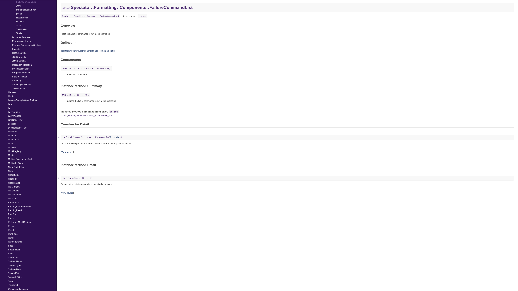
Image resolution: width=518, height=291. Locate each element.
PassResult (13, 202)
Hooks (11, 96)
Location (12, 124)
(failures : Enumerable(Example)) (86, 68)
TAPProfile (21, 29)
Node (10, 171)
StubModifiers (14, 269)
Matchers (12, 132)
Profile (19, 14)
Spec (10, 246)
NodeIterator (14, 183)
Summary (16, 80)
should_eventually (77, 115)
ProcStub (12, 214)
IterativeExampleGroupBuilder (22, 100)
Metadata (12, 135)
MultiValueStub (15, 163)
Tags (10, 281)
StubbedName (15, 261)
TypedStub (13, 285)
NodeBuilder (14, 175)
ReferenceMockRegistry (19, 222)
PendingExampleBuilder (20, 206)
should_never (93, 115)
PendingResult (15, 210)
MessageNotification (22, 65)
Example (115, 137)
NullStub (12, 198)
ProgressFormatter (21, 73)
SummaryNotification (22, 84)
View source (67, 152)
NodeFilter (13, 179)
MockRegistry (14, 151)
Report (11, 226)
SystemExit (13, 273)
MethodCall (13, 139)
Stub (10, 253)
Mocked (12, 147)
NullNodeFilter (15, 194)
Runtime (20, 21)
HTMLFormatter (19, 53)
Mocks (11, 155)
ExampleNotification (21, 41)
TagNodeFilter (15, 277)
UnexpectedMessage (18, 289)
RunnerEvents (15, 242)
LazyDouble (14, 112)
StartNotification (19, 77)
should (64, 115)
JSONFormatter (19, 57)
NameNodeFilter (16, 167)
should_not (106, 115)
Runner (11, 238)
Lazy (10, 108)
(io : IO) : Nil (75, 95)
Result (11, 230)
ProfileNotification (20, 69)
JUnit (18, 6)
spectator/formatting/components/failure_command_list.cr (88, 51)
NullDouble (13, 191)
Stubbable (13, 257)
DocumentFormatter (21, 37)
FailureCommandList (26, 2)
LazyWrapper (14, 116)
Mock (10, 143)
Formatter (16, 49)
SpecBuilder (14, 250)
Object (142, 16)
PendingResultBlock (26, 10)
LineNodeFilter (15, 120)
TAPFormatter (18, 88)
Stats (18, 25)
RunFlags (13, 234)
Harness (12, 92)
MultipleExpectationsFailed (21, 159)
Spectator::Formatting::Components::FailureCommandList (90, 16)
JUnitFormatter (19, 61)
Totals (19, 33)
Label (10, 104)
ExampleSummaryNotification (26, 45)
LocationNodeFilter (17, 128)
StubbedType (14, 265)
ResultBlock (22, 18)
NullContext (13, 187)
